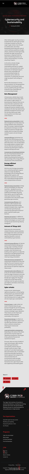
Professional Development (19, 16)
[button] (7, 378)
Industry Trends (7, 16)
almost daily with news (16, 48)
